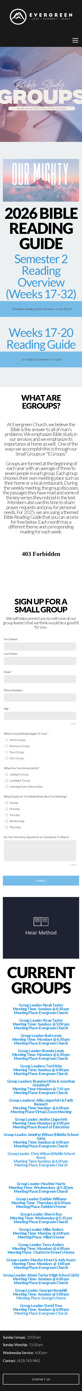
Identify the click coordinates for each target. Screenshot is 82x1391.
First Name (10, 639)
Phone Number (13, 690)
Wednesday (17, 821)
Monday (14, 809)
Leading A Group (19, 780)
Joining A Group (19, 774)
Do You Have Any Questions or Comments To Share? (36, 837)
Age (6, 708)
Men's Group (17, 740)
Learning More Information (26, 786)
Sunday (13, 802)
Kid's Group (16, 758)
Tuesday (14, 815)
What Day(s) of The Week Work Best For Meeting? (35, 796)
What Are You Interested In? (21, 768)
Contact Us (41, 1379)
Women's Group (19, 746)
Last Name (10, 653)
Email (7, 672)
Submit (41, 881)
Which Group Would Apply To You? (25, 733)
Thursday (15, 827)
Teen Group (16, 752)
